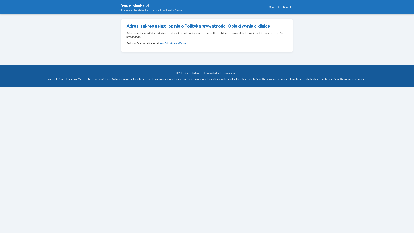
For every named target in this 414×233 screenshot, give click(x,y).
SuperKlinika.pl (135, 5)
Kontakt (288, 7)
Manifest (274, 7)
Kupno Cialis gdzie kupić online (190, 79)
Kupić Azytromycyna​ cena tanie (122, 79)
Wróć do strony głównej (173, 43)
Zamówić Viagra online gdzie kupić (86, 79)
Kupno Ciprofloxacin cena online (156, 79)
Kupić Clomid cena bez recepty (350, 79)
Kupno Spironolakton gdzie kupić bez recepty (231, 79)
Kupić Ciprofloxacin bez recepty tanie (276, 79)
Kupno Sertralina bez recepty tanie (314, 79)
